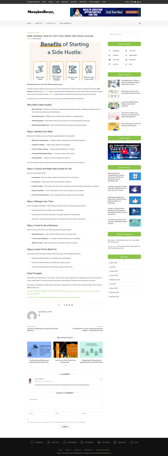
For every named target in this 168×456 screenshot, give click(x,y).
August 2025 (113, 263)
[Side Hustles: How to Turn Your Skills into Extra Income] (113, 94)
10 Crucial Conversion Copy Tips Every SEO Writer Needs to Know (117, 221)
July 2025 (112, 267)
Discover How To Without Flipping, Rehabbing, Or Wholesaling (53, 297)
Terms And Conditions (102, 450)
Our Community (65, 23)
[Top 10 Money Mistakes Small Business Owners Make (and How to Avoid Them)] (65, 350)
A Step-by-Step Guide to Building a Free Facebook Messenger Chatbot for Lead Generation (117, 211)
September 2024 (114, 280)
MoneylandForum (106, 453)
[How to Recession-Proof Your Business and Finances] (113, 127)
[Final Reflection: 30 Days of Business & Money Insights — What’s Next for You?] (113, 83)
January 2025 (113, 271)
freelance (46, 91)
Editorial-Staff (37, 38)
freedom (51, 94)
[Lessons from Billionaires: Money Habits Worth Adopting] (113, 105)
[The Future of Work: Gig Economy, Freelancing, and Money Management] (113, 116)
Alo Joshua (39, 379)
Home (29, 23)
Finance (51, 2)
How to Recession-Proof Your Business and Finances (131, 124)
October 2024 (113, 275)
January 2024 (113, 288)
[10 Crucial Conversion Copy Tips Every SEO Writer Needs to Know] (135, 223)
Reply (101, 379)
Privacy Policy (88, 450)
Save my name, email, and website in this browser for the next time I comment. (56, 422)
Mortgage (65, 2)
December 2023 (114, 292)
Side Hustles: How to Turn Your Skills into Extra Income (130, 92)
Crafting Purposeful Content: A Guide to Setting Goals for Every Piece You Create (117, 188)
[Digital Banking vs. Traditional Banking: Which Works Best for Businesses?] (91, 350)
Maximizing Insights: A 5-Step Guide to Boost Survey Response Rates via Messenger (117, 200)
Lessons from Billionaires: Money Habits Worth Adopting (129, 104)
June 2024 (112, 284)
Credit (44, 2)
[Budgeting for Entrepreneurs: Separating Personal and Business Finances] (39, 350)
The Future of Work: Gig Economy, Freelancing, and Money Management (130, 114)
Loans (57, 2)
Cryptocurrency (94, 2)
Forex (104, 2)
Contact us (51, 23)
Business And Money (33, 2)
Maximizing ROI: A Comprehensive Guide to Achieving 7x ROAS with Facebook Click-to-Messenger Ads (116, 177)
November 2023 (114, 296)
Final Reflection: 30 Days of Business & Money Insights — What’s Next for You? (130, 82)
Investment (83, 2)
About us (38, 23)
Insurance (74, 2)
